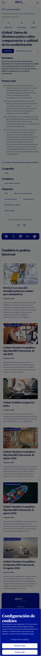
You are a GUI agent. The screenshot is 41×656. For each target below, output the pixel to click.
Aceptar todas (20, 652)
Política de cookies (27, 634)
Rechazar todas (19, 646)
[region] (20, 632)
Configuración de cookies (20, 639)
